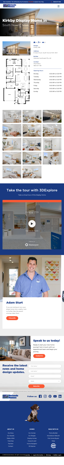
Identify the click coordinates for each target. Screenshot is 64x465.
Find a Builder (53, 433)
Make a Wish (11, 438)
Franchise (11, 441)
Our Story (11, 433)
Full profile (12, 318)
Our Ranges (32, 435)
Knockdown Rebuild (53, 435)
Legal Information (38, 455)
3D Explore (32, 446)
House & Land (32, 441)
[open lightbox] (16, 48)
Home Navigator (32, 443)
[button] (58, 6)
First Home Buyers (53, 438)
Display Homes (32, 438)
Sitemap (48, 455)
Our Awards (10, 435)
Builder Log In (57, 455)
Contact (10, 446)
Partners (10, 443)
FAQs (53, 441)
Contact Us (39, 356)
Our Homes (32, 433)
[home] (9, 5)
